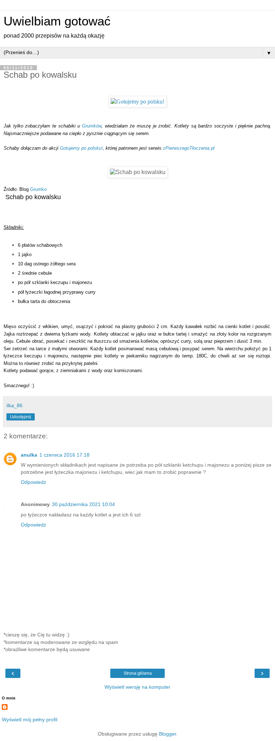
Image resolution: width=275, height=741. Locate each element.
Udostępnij (20, 416)
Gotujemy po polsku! (81, 148)
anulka (29, 455)
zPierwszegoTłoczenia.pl (188, 148)
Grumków (91, 126)
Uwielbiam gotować (57, 21)
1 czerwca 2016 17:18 (64, 455)
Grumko (38, 189)
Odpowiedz (33, 482)
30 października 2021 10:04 (83, 504)
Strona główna (138, 673)
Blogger (167, 734)
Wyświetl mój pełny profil (29, 719)
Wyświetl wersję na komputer (137, 687)
